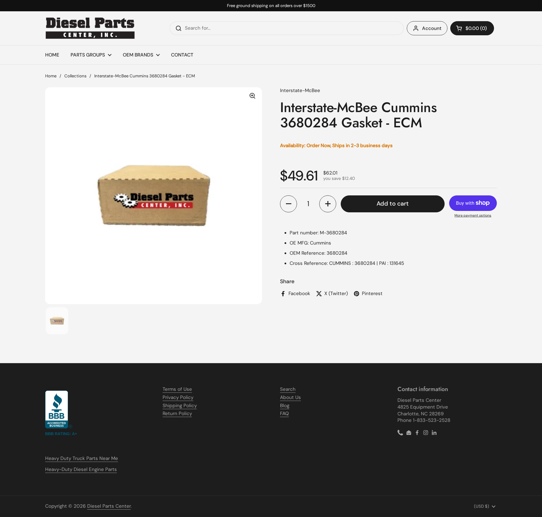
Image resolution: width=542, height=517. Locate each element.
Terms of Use (177, 389)
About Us (290, 397)
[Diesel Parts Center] (90, 28)
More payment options (472, 215)
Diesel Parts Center (109, 506)
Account (432, 28)
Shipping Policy (180, 405)
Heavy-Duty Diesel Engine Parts (81, 469)
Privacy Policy (178, 397)
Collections (75, 76)
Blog (284, 405)
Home (50, 76)
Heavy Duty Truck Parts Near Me (81, 458)
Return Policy (177, 413)
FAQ (284, 413)
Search (288, 389)
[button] (472, 28)
